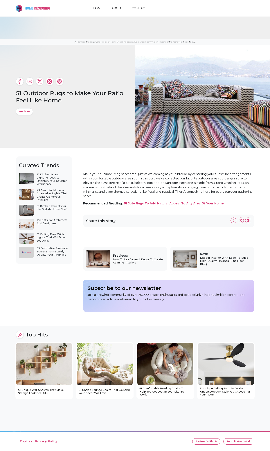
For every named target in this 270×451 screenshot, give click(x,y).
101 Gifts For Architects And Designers (52, 221)
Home (98, 8)
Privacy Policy (46, 441)
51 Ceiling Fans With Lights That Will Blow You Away (51, 237)
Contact (139, 8)
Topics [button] (25, 441)
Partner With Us (206, 441)
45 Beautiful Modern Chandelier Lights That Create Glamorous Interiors (52, 195)
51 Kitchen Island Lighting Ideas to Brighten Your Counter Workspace (52, 179)
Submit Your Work (238, 441)
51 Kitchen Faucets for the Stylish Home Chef (52, 207)
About (117, 8)
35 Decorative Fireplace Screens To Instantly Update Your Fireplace (52, 251)
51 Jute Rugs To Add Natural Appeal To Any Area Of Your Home (174, 203)
